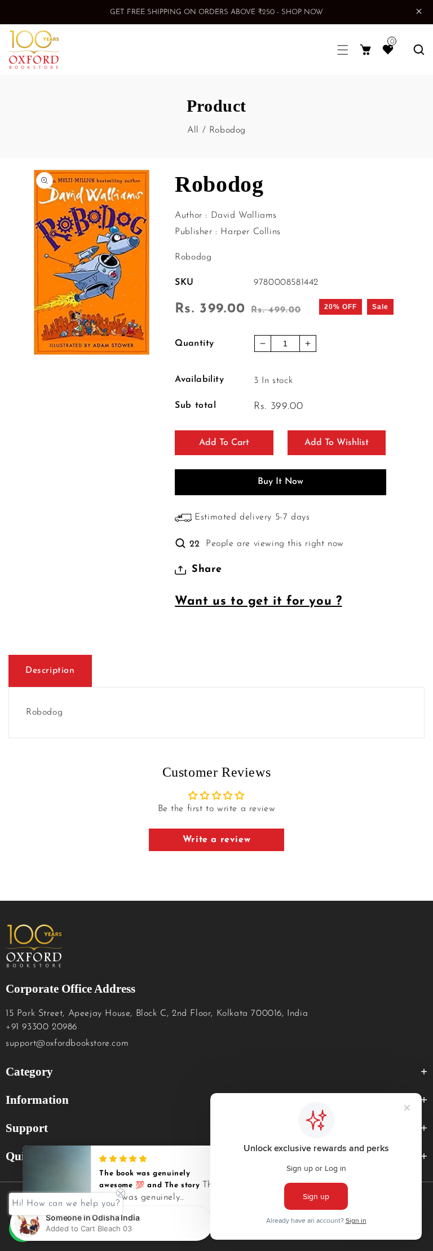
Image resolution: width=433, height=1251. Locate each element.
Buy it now (280, 481)
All (193, 130)
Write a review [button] (216, 839)
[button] (342, 49)
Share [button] (207, 570)
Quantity (194, 343)
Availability (199, 379)
